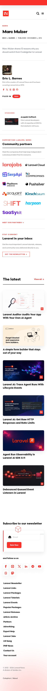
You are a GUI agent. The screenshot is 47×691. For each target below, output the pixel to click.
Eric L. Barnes (8, 38)
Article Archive (10, 617)
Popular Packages (12, 607)
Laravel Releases (11, 612)
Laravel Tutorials (11, 597)
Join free (14, 545)
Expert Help (9, 631)
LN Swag (7, 641)
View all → (39, 279)
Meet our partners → (13, 222)
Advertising (8, 626)
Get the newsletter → (16, 254)
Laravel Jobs (9, 636)
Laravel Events (10, 602)
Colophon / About (10, 678)
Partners (7, 622)
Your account (9, 655)
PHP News (8, 646)
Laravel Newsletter (12, 583)
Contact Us (8, 650)
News (5, 26)
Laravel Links (9, 588)
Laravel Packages (12, 593)
